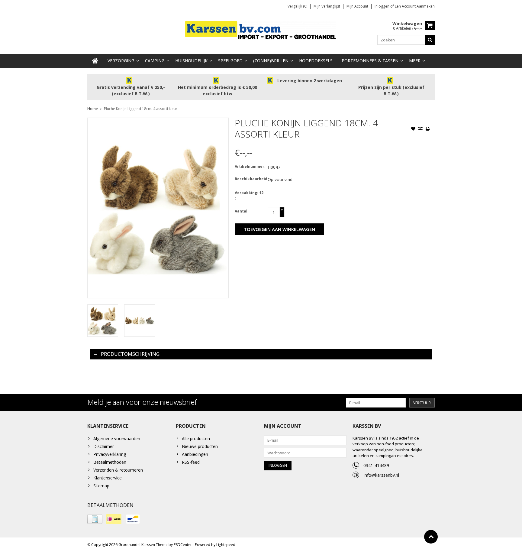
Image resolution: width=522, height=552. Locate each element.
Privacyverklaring (109, 454)
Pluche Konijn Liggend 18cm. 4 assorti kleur (140, 108)
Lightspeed (225, 544)
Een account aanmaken (415, 6)
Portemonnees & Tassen (370, 60)
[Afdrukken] (427, 129)
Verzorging (121, 60)
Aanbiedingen (195, 454)
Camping (155, 60)
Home (92, 108)
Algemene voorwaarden (116, 438)
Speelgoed (230, 60)
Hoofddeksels (316, 60)
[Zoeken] (430, 40)
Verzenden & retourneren (118, 470)
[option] (102, 320)
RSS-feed (191, 462)
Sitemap (101, 486)
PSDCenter (183, 544)
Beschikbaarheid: (250, 178)
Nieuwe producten (200, 446)
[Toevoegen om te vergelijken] (420, 129)
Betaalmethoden (109, 462)
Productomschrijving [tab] (130, 354)
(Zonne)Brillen (270, 60)
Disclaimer (103, 446)
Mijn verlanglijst (327, 6)
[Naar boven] (431, 537)
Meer (414, 60)
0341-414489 (376, 465)
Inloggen (382, 6)
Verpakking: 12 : (249, 195)
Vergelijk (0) (297, 6)
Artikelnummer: (250, 166)
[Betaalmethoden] (94, 519)
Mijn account (357, 6)
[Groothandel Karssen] (261, 30)
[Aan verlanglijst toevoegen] (413, 129)
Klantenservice (107, 478)
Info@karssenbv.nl (381, 475)
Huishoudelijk (191, 60)
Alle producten (196, 438)
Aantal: (242, 211)
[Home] (95, 60)
